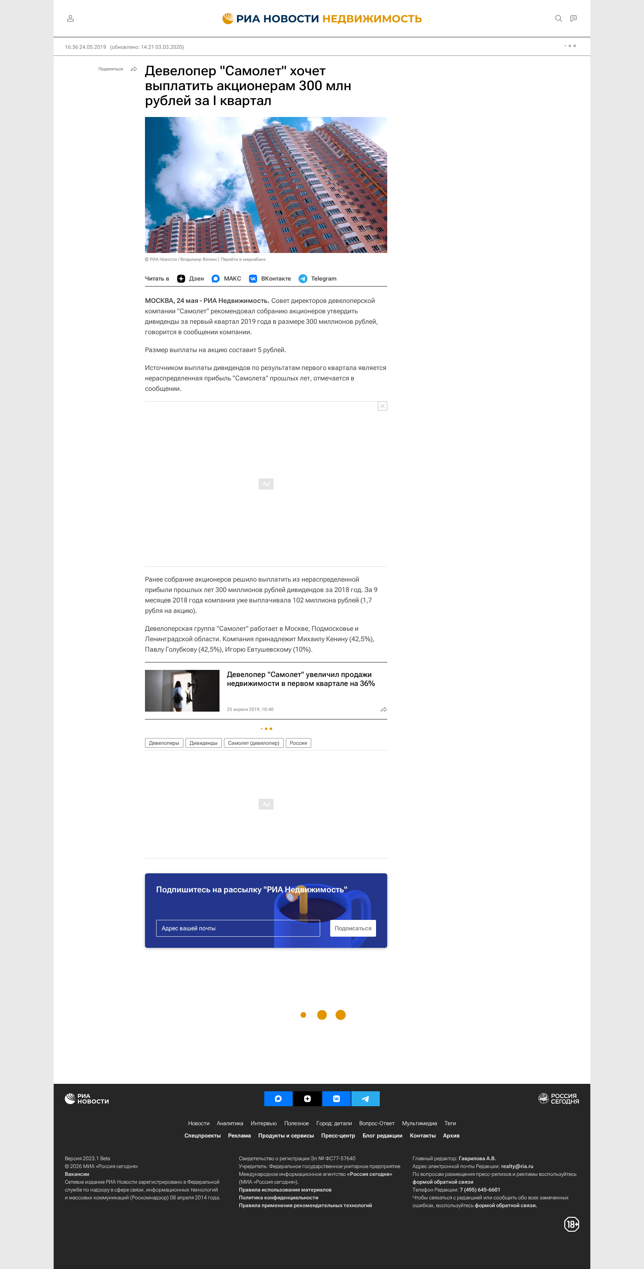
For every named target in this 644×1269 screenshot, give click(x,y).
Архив (451, 1135)
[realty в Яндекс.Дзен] (307, 1098)
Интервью (264, 1123)
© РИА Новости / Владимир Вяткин (181, 259)
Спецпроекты (202, 1135)
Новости (198, 1123)
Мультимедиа (419, 1123)
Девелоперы (164, 743)
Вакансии (77, 1174)
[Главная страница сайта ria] (266, 18)
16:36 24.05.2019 (85, 47)
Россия (298, 743)
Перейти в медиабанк (243, 259)
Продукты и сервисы (286, 1135)
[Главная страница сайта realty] (322, 18)
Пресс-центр (338, 1135)
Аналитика (230, 1123)
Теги (450, 1123)
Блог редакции (382, 1135)
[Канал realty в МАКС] (278, 1098)
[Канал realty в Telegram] (365, 1098)
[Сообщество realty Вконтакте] (336, 1098)
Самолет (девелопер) (254, 743)
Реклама (239, 1135)
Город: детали (334, 1123)
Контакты (423, 1135)
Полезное (296, 1123)
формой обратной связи (443, 1182)
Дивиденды (204, 743)
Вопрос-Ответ (377, 1123)
